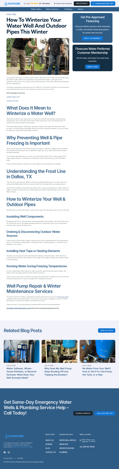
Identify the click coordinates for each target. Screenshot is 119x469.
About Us (49, 440)
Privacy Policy (8, 458)
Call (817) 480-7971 (13, 97)
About (80, 9)
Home (9, 14)
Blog (14, 14)
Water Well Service (67, 440)
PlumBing (63, 452)
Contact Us (51, 452)
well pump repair (63, 297)
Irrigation (63, 444)
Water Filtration (66, 448)
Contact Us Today (12, 101)
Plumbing (68, 9)
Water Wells (36, 9)
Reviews (49, 444)
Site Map (20, 458)
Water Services (52, 9)
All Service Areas (87, 447)
